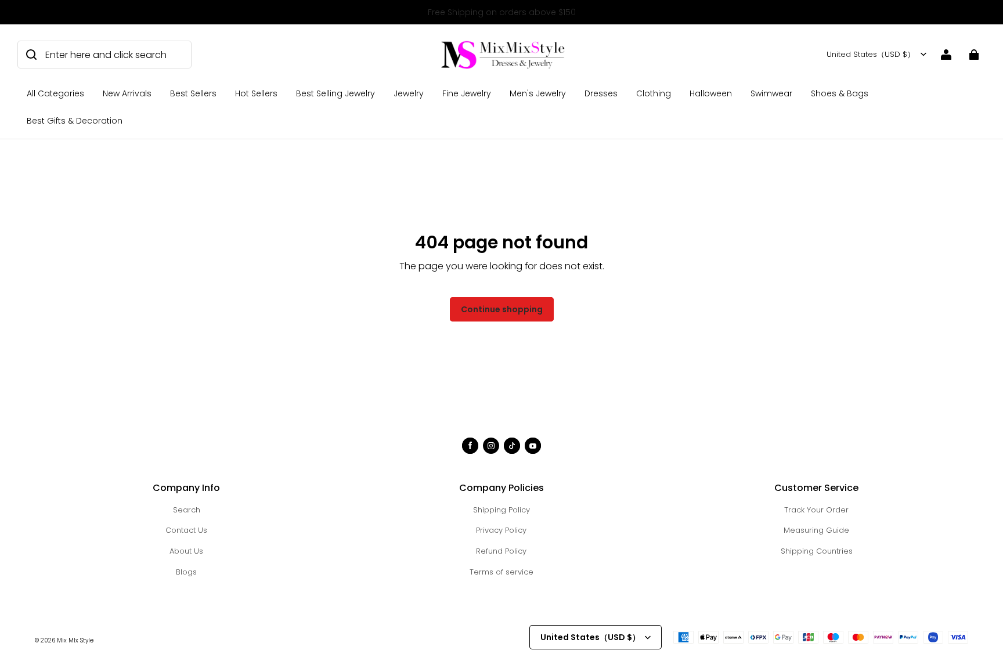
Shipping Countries (817, 551)
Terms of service (501, 571)
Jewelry (409, 93)
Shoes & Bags (839, 93)
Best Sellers (193, 93)
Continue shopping (502, 309)
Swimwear (771, 93)
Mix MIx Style (75, 640)
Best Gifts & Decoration (74, 121)
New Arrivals (127, 93)
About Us (186, 551)
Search (186, 509)
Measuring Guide (816, 530)
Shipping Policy (501, 509)
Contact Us (186, 530)
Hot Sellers (256, 93)
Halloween (711, 93)
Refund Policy (501, 551)
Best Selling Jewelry (335, 93)
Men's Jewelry (538, 93)
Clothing (653, 93)
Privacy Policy (501, 530)
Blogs (186, 571)
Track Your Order (816, 509)
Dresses (601, 93)
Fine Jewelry (466, 93)
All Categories (55, 93)
